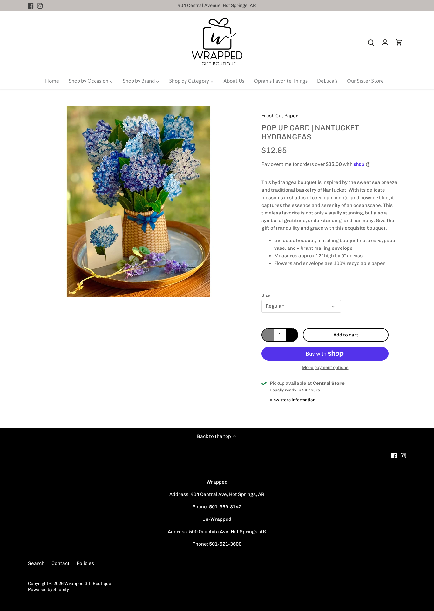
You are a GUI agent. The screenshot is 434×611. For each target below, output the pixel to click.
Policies (85, 563)
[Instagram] (40, 5)
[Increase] (292, 335)
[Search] (371, 42)
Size (265, 295)
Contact (60, 563)
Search (36, 563)
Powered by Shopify (48, 589)
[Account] (385, 42)
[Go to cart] (399, 42)
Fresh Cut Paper (279, 116)
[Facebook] (30, 5)
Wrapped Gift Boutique (87, 583)
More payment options (325, 367)
